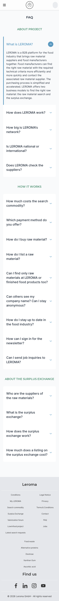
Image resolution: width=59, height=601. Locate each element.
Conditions (15, 495)
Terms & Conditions (45, 507)
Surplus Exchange (15, 514)
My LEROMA (15, 501)
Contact (45, 514)
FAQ (45, 520)
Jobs (45, 526)
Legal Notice (45, 495)
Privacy (45, 501)
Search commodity (15, 507)
